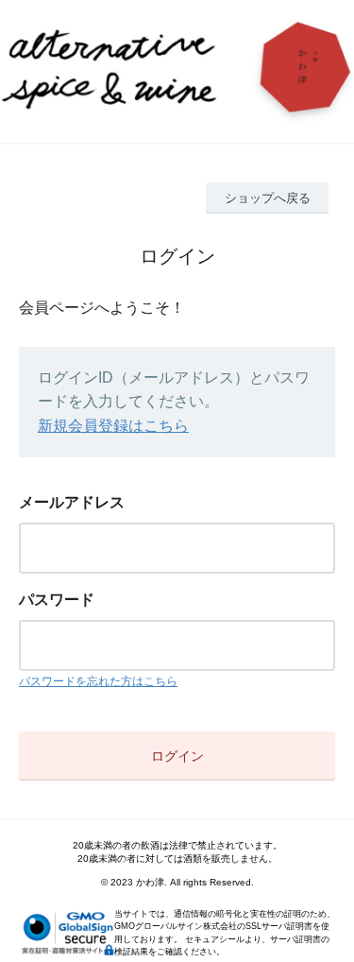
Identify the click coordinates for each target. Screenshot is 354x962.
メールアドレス (72, 502)
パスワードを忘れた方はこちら (98, 681)
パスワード (56, 600)
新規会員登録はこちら (113, 426)
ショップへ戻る (268, 198)
